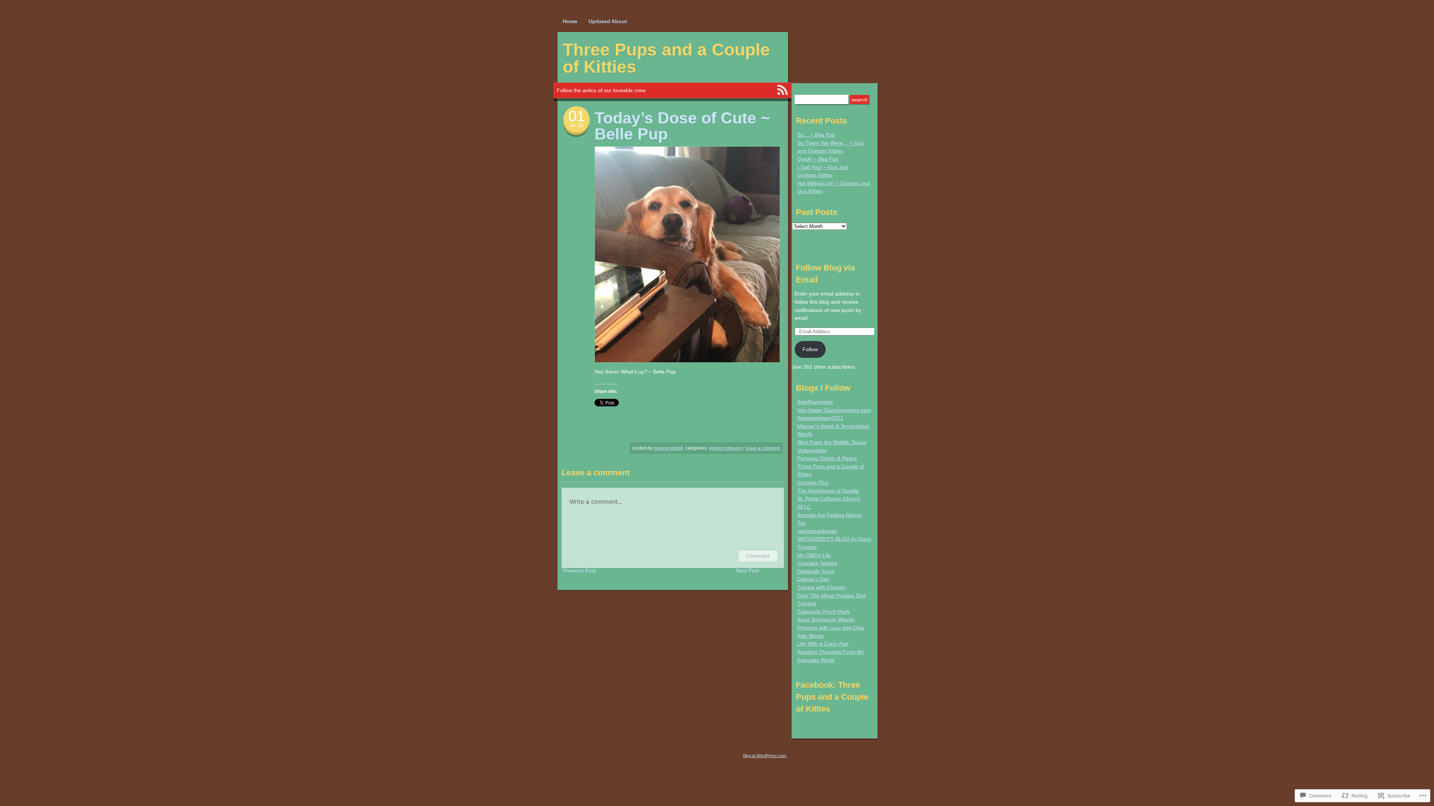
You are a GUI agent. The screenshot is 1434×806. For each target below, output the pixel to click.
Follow (810, 349)
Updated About (608, 21)
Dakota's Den (813, 579)
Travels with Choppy (821, 587)
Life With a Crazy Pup (822, 644)
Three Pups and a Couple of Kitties (666, 58)
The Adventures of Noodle (828, 491)
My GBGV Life (814, 555)
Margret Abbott (668, 448)
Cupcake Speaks (817, 563)
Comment (758, 556)
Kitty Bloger (810, 636)
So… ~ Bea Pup (816, 135)
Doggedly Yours (816, 571)
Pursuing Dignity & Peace (827, 458)
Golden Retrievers (726, 448)
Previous (579, 570)
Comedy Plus (813, 482)
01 (576, 116)
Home (570, 21)
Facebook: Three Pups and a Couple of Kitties (832, 697)
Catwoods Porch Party (823, 612)
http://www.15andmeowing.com (834, 410)
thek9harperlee (815, 402)
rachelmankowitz (817, 531)
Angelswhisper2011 (820, 418)
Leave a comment (762, 448)
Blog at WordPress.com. (765, 755)
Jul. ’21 (576, 125)
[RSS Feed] (782, 90)
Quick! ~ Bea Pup (817, 159)
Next (747, 570)
